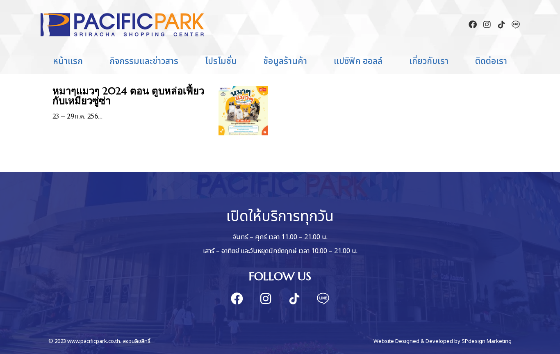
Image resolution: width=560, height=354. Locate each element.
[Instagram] (487, 25)
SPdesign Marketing (487, 341)
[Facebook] (473, 25)
